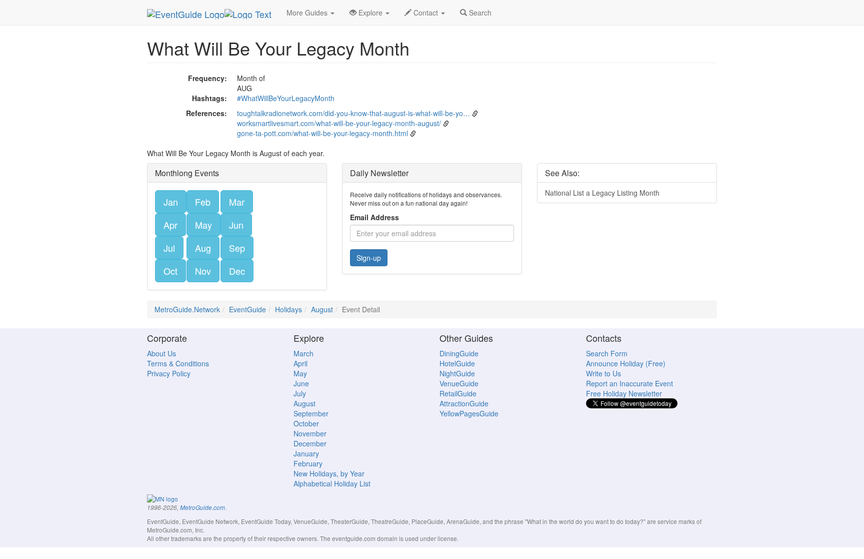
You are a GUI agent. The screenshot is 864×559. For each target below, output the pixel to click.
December (310, 443)
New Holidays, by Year (329, 473)
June (301, 383)
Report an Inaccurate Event (629, 383)
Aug (203, 247)
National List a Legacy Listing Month (602, 193)
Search (479, 13)
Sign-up (368, 258)
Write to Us (603, 373)
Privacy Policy (168, 373)
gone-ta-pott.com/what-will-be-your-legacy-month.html (322, 133)
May (203, 224)
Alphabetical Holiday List (332, 483)
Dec (237, 270)
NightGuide (457, 373)
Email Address (374, 217)
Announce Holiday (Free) (626, 363)
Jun (236, 224)
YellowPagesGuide (469, 413)
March (304, 353)
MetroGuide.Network (187, 309)
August (322, 309)
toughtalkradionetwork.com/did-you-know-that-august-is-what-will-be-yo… (353, 113)
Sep (237, 247)
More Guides (308, 13)
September (311, 413)
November (310, 433)
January (306, 453)
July (300, 393)
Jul (169, 247)
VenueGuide (459, 383)
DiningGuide (459, 353)
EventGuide (247, 309)
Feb (202, 201)
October (306, 423)
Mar (236, 201)
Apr (171, 224)
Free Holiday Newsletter (624, 393)
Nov (203, 270)
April (301, 363)
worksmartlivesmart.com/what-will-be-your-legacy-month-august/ (339, 123)
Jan (171, 201)
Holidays (288, 309)
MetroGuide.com (202, 507)
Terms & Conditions (178, 363)
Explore (370, 13)
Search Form (607, 353)
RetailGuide (458, 393)
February (308, 463)
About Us (161, 353)
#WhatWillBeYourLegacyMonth (285, 98)
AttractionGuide (464, 403)
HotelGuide (457, 363)
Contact (426, 13)
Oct (171, 270)
